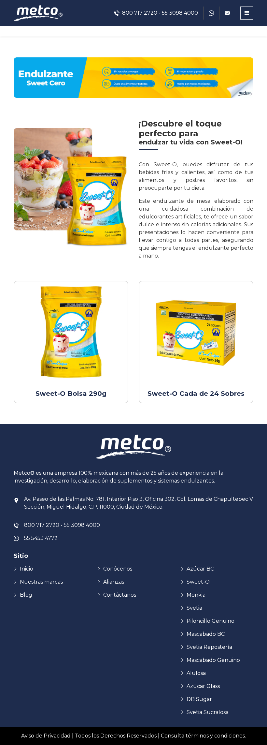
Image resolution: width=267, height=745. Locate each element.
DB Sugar (199, 699)
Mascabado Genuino (213, 660)
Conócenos (117, 569)
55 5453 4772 (41, 538)
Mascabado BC (206, 634)
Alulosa (196, 673)
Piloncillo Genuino (210, 621)
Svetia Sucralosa (208, 712)
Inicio (26, 569)
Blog (26, 595)
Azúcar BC (200, 569)
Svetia (194, 608)
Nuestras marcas (41, 582)
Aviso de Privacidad (46, 736)
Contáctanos (119, 595)
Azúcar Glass (203, 686)
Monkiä (196, 595)
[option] (71, 342)
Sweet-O (198, 582)
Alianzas (113, 582)
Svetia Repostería (209, 647)
